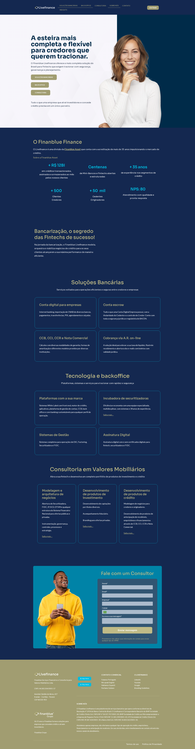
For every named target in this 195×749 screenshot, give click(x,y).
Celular (105, 608)
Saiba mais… (108, 415)
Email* (104, 591)
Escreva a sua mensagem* (112, 616)
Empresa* (105, 600)
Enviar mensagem (127, 630)
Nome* (105, 583)
